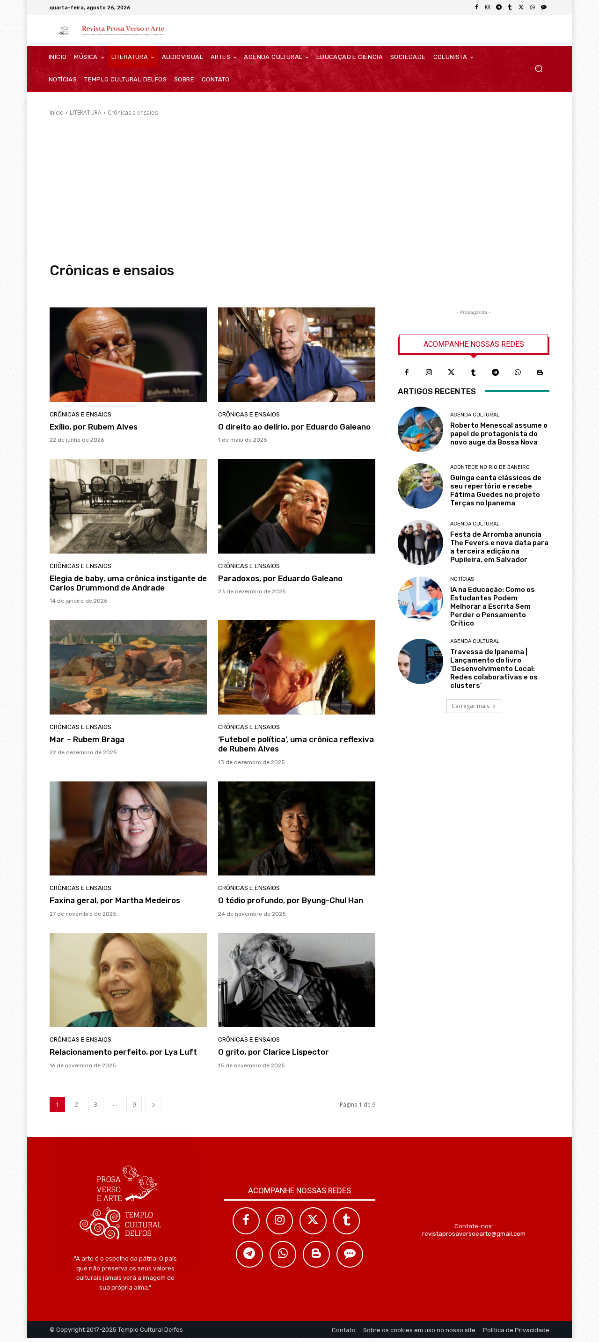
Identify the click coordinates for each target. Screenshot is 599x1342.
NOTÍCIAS (462, 579)
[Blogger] (540, 373)
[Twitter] (451, 373)
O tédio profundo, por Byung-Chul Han (290, 900)
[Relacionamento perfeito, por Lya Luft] (128, 980)
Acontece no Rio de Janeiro (490, 467)
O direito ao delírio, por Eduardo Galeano (294, 426)
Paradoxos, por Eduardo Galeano (280, 578)
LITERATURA (86, 113)
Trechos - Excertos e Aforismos (256, 288)
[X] (521, 7)
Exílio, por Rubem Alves (94, 426)
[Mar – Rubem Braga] (128, 667)
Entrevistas (119, 288)
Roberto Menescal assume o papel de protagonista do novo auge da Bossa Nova (499, 433)
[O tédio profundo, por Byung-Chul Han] (296, 828)
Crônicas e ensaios (80, 414)
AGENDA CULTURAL (474, 414)
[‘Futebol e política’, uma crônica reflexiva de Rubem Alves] (296, 667)
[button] (538, 69)
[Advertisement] (299, 189)
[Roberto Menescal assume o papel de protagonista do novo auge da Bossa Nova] (420, 429)
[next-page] (153, 1104)
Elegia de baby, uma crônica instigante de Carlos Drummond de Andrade (128, 583)
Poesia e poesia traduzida (175, 288)
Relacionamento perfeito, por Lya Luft (123, 1052)
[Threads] (543, 7)
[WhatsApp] (532, 7)
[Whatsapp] (518, 373)
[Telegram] (498, 7)
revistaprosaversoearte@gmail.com (474, 1233)
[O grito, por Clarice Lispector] (296, 980)
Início (57, 113)
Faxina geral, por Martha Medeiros (115, 900)
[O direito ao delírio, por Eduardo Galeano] (296, 354)
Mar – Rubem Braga (87, 739)
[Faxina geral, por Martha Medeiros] (128, 828)
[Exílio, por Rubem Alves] (128, 354)
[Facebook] (476, 7)
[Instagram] (487, 7)
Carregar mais (470, 706)
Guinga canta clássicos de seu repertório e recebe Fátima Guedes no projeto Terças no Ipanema (495, 490)
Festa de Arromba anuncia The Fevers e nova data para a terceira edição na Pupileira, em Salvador (499, 547)
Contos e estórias (74, 288)
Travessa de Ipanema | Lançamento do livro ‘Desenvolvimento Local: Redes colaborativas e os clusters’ (494, 669)
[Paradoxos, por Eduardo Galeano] (296, 506)
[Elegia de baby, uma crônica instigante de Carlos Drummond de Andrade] (128, 506)
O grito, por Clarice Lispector (273, 1052)
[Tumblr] (510, 7)
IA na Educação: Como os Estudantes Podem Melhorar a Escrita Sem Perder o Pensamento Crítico (492, 606)
